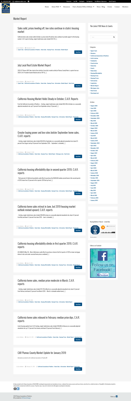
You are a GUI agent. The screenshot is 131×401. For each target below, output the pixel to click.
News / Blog (101, 7)
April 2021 (93, 155)
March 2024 (94, 131)
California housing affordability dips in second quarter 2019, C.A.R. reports (48, 171)
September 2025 (95, 118)
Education (93, 66)
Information (57, 50)
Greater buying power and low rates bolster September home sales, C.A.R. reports (48, 134)
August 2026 (94, 106)
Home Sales (43, 50)
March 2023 (94, 138)
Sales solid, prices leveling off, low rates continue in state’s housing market (48, 30)
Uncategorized (78, 337)
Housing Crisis (55, 265)
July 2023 (93, 135)
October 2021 (94, 150)
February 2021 (94, 160)
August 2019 (94, 183)
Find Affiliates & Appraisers (101, 1)
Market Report (64, 50)
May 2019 (93, 190)
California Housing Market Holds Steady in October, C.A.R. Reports (48, 99)
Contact (117, 7)
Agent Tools (21, 50)
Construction (94, 63)
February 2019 (94, 198)
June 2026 (93, 108)
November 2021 (95, 148)
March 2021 (94, 158)
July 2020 (93, 165)
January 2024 (94, 133)
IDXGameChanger (26, 398)
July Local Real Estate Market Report (34, 65)
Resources (69, 1)
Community (94, 61)
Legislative (94, 83)
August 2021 (94, 153)
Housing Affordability (46, 117)
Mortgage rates (60, 154)
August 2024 (94, 128)
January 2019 (94, 200)
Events (110, 7)
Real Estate (71, 83)
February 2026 (94, 113)
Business (93, 53)
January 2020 (94, 173)
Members (125, 7)
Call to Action (94, 58)
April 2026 (93, 111)
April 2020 (93, 168)
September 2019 (95, 180)
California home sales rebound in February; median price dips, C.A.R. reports (49, 319)
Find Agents (81, 1)
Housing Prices (50, 50)
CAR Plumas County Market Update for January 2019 (42, 353)
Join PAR (75, 1)
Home (47, 7)
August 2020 (94, 163)
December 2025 (95, 116)
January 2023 (94, 140)
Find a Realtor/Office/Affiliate (82, 7)
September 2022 (95, 143)
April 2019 (93, 193)
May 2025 (93, 121)
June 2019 (93, 188)
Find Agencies (90, 1)
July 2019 (93, 185)
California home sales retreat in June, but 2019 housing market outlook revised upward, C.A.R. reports (46, 208)
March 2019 (94, 195)
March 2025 (94, 123)
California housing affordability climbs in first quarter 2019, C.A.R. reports (48, 245)
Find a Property (112, 1)
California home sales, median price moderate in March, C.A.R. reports (46, 282)
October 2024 (94, 126)
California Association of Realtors (32, 50)
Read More (78, 52)
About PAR (55, 7)
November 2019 (95, 175)
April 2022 (93, 145)
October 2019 (94, 178)
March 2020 (94, 170)
